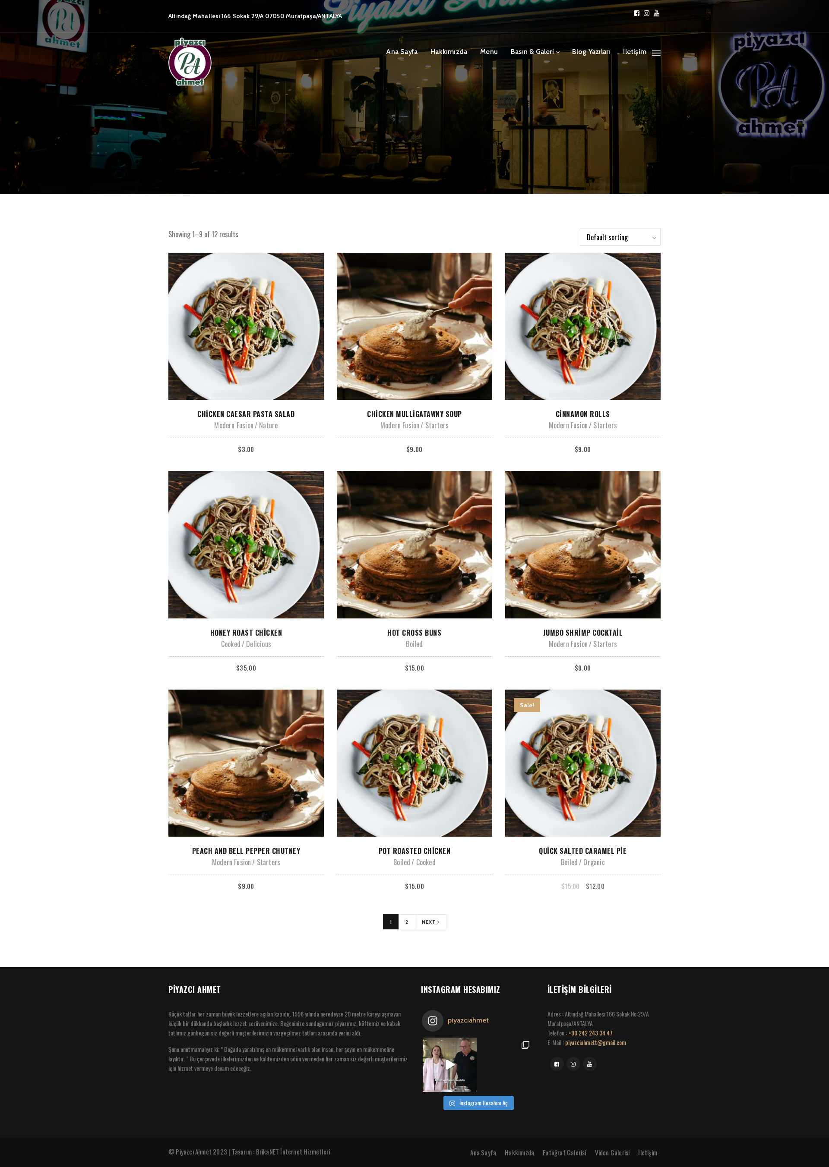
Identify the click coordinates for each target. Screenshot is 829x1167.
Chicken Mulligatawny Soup (414, 414)
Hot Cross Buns (414, 632)
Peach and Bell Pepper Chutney (246, 851)
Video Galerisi (612, 1152)
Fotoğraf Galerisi (564, 1152)
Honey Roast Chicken (246, 632)
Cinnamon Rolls (583, 414)
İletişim (634, 51)
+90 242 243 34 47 (590, 1032)
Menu (489, 51)
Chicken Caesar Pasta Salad (245, 414)
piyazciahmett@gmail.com (595, 1042)
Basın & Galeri (532, 51)
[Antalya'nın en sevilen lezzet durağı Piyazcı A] (505, 1065)
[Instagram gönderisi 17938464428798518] (450, 1065)
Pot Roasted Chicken (415, 851)
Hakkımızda (448, 51)
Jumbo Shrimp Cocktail (583, 632)
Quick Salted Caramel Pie (582, 851)
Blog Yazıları (591, 51)
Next (429, 922)
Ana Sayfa (402, 51)
